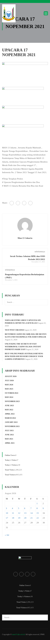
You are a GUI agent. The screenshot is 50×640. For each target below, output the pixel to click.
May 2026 (9, 385)
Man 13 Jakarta (25, 238)
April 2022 (10, 414)
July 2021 (9, 430)
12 (19, 513)
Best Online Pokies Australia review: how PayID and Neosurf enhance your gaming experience (24, 356)
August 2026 (11, 376)
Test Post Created (14, 330)
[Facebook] (12, 203)
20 (25, 518)
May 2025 (9, 389)
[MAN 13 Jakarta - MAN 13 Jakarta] (9, 14)
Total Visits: (9, 470)
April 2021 (10, 443)
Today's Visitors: (11, 465)
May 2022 (9, 410)
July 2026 (9, 380)
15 (38, 513)
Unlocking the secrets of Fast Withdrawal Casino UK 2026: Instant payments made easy (23, 346)
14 (31, 513)
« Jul (7, 535)
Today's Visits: (10, 460)
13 (25, 513)
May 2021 (9, 439)
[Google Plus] (18, 203)
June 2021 (9, 435)
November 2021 (12, 426)
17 (7, 518)
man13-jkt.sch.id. (18, 634)
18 (13, 518)
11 (13, 513)
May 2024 (9, 397)
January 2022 (11, 422)
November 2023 (12, 401)
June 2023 (9, 405)
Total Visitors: (10, 475)
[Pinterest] (30, 203)
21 (31, 518)
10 (7, 513)
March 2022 (10, 418)
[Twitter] (24, 203)
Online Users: (10, 455)
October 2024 (11, 393)
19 (19, 518)
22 (38, 518)
